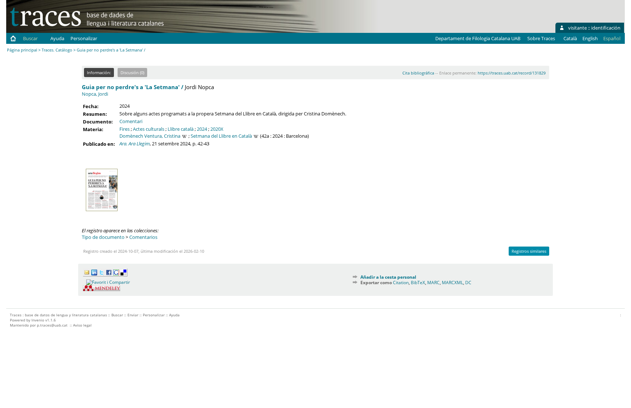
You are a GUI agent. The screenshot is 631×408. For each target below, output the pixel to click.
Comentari (130, 121)
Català (570, 38)
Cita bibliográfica (418, 73)
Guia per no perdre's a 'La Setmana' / (132, 87)
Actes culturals (148, 129)
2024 (202, 129)
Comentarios (143, 237)
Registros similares (529, 251)
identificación (605, 27)
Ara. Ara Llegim (134, 143)
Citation (401, 282)
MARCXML (452, 282)
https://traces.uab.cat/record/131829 (512, 73)
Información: (99, 72)
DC (468, 282)
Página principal (22, 50)
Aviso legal (82, 325)
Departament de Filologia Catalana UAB (477, 38)
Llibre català (181, 129)
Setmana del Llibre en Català (221, 136)
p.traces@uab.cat (52, 325)
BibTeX (418, 282)
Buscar (30, 38)
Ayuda (57, 38)
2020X (216, 129)
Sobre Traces (541, 38)
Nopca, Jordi (95, 94)
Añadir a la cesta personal (388, 277)
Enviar (132, 314)
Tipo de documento (103, 237)
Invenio (37, 320)
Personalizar (83, 38)
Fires (124, 129)
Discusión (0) (132, 72)
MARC (433, 282)
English (590, 38)
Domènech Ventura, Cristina (149, 136)
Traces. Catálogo (57, 50)
